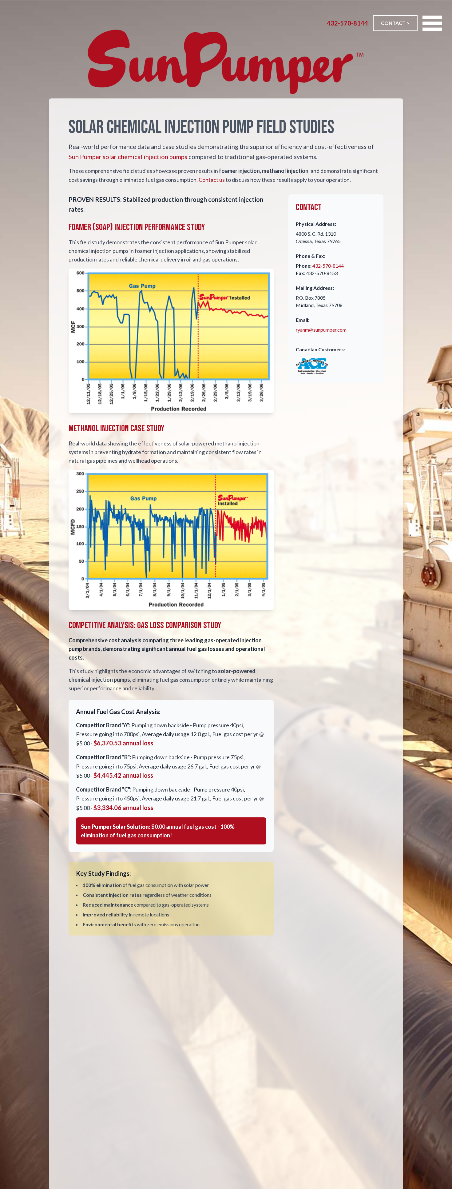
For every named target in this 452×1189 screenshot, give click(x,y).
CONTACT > (395, 23)
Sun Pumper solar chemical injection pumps (128, 156)
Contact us (212, 179)
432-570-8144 (347, 23)
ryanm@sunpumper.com (321, 330)
